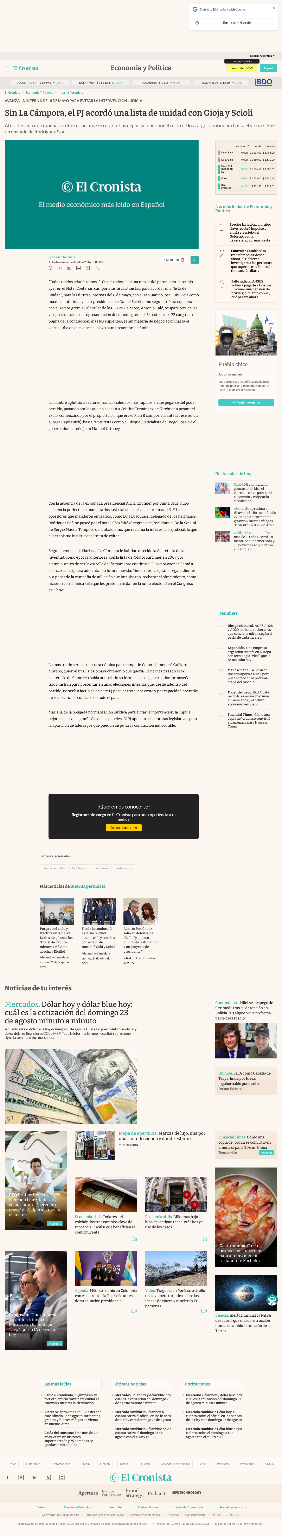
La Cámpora (79, 868)
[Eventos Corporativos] (111, 1493)
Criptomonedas (60, 1463)
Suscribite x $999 (242, 68)
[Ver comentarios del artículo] (97, 268)
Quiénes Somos (148, 1507)
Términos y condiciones (145, 1514)
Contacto (41, 1507)
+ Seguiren (176, 260)
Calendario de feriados (175, 1463)
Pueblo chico (233, 364)
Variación (241, 146)
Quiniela (145, 1463)
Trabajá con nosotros (233, 1507)
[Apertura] (88, 1493)
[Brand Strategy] (135, 1493)
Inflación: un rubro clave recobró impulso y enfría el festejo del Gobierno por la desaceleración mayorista (250, 232)
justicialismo (124, 868)
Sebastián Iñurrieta (62, 257)
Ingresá (268, 68)
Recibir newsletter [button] (248, 402)
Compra (270, 146)
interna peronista (70, 92)
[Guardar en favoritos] (195, 260)
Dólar (12, 1463)
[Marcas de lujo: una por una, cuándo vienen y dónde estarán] (95, 1150)
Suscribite (115, 1507)
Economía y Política (39, 92)
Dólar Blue (33, 1463)
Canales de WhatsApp (78, 1507)
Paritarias (223, 1463)
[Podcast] (157, 1493)
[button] (272, 1300)
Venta (258, 146)
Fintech (105, 1463)
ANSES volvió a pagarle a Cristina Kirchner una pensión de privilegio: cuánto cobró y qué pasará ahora (251, 289)
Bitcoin (85, 1463)
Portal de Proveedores (188, 1507)
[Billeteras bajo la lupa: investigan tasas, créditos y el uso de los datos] (176, 1194)
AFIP (203, 1463)
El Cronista (12, 92)
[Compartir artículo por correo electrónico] (88, 268)
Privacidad (172, 1514)
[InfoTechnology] (187, 1494)
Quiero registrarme (123, 827)
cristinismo (102, 868)
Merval (124, 1463)
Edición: (261, 55)
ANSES (269, 1463)
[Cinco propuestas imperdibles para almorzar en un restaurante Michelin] (246, 1217)
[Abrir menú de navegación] (7, 68)
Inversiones (247, 1463)
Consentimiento (195, 1514)
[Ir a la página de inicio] (26, 68)
